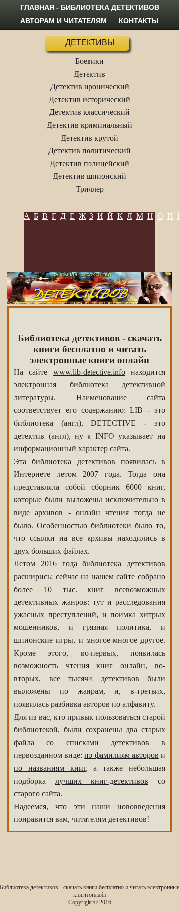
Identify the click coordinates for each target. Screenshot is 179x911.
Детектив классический (89, 112)
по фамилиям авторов (121, 755)
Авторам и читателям (63, 21)
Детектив (89, 74)
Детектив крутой (89, 138)
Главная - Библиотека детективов (89, 7)
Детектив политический (89, 150)
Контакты (139, 21)
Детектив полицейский (89, 163)
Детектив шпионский (89, 176)
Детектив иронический (89, 86)
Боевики (89, 61)
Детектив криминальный (89, 125)
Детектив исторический (89, 99)
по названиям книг (50, 768)
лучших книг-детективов (101, 781)
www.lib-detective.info (89, 372)
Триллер (90, 189)
